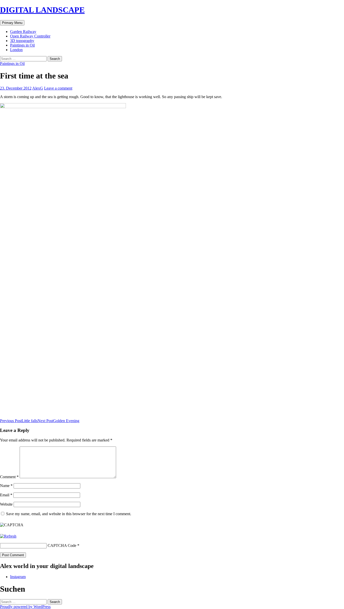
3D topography (22, 40)
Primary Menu (12, 23)
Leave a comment (58, 88)
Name (6, 485)
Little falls (19, 421)
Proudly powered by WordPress (25, 606)
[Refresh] (8, 536)
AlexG (37, 88)
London (16, 50)
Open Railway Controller (30, 36)
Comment (9, 477)
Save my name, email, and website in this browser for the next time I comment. (68, 514)
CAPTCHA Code (62, 545)
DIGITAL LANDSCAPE (42, 9)
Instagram (18, 577)
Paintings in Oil (22, 45)
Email (6, 495)
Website (6, 504)
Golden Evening (58, 421)
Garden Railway (23, 31)
